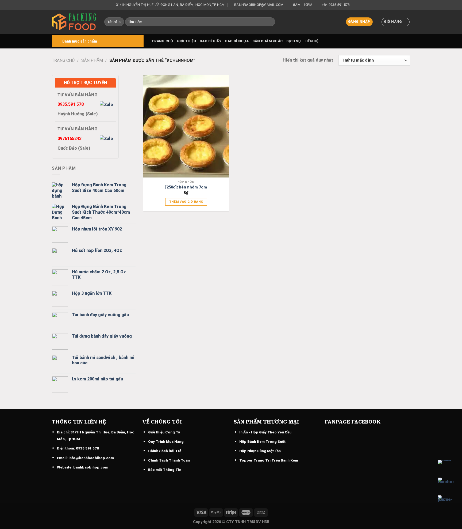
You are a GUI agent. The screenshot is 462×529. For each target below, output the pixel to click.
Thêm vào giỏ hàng (186, 201)
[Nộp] (270, 22)
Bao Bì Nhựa (237, 41)
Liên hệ (311, 41)
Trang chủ (162, 41)
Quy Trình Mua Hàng (166, 441)
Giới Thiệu (186, 41)
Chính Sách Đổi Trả (164, 451)
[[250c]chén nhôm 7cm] (186, 126)
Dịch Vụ (293, 41)
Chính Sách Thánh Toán (169, 460)
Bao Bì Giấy (210, 41)
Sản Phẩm (92, 60)
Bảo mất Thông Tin (164, 469)
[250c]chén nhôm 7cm (186, 187)
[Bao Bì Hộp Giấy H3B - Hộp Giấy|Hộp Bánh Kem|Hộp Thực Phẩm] (74, 21)
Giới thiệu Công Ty (164, 432)
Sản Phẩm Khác (267, 41)
